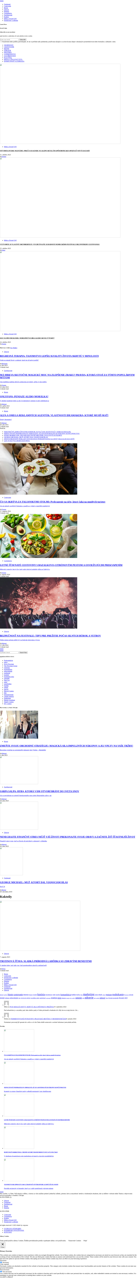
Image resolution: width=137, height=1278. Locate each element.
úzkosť (102, 998)
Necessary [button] (3, 1260)
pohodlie (7, 678)
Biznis (6, 8)
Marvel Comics (9, 691)
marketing (88, 994)
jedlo (54, 994)
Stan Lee (7, 680)
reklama (7, 998)
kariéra (58, 994)
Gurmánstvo (8, 13)
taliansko (64, 998)
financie (31, 994)
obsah (100, 994)
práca (5, 662)
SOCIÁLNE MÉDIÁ (25, 998)
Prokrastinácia (8, 660)
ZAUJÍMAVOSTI (10, 56)
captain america (9, 696)
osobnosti (7, 673)
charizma (7, 668)
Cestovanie (7, 6)
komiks (6, 686)
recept (2, 998)
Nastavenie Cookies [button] (74, 1240)
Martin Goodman (9, 700)
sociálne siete (35, 998)
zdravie (89, 997)
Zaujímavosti (8, 15)
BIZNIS (6, 49)
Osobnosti (7, 4)
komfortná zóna (9, 677)
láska (81, 994)
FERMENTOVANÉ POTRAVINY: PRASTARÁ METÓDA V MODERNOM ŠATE (38, 1019)
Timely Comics (9, 702)
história (41, 994)
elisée (2, 1)
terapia (68, 998)
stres (59, 998)
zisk (95, 998)
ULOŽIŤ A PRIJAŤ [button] (6, 1277)
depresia (26, 994)
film (5, 693)
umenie (78, 997)
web (83, 998)
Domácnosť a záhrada (11, 20)
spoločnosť (43, 998)
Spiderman (7, 698)
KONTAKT (8, 1232)
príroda (131, 994)
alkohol (2, 994)
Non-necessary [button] (4, 1269)
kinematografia (8, 695)
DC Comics (8, 704)
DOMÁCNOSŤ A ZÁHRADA (14, 61)
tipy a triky (72, 998)
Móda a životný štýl (10, 19)
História (6, 11)
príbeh (6, 687)
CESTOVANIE (9, 47)
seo (19, 998)
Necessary (5, 1262)
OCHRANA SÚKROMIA (12, 1228)
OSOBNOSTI (8, 45)
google (35, 994)
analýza (5, 994)
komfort (6, 675)
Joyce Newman (9, 664)
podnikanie (118, 994)
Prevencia (126, 994)
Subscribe (23, 39)
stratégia (54, 998)
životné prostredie (113, 998)
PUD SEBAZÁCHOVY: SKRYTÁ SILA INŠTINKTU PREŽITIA (32, 1007)
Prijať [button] (85, 1240)
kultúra (74, 994)
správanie (48, 998)
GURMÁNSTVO (10, 54)
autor (5, 682)
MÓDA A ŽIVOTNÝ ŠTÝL (13, 59)
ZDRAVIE (7, 50)
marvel (6, 689)
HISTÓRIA (8, 52)
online (103, 994)
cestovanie (18, 994)
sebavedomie (8, 671)
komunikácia (8, 669)
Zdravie (6, 10)
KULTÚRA (8, 58)
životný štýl (123, 998)
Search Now (23, 652)
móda (96, 994)
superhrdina (7, 684)
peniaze (109, 994)
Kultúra (6, 17)
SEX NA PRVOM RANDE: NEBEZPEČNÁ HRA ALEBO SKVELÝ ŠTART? (27, 338)
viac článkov (13, 348)
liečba (78, 994)
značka (97, 998)
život (107, 998)
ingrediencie (48, 994)
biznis (10, 994)
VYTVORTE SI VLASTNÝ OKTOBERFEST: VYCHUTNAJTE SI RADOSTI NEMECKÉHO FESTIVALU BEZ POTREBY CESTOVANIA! (50, 244)
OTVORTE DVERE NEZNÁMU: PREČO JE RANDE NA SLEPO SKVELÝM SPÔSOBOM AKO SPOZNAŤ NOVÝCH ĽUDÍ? (45, 151)
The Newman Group (10, 666)
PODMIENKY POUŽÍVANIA (14, 1230)
